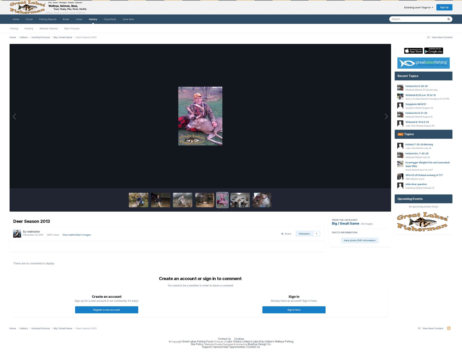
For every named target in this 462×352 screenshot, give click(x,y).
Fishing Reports (47, 19)
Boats (66, 19)
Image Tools (376, 182)
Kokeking (410, 188)
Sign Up (444, 7)
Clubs (79, 19)
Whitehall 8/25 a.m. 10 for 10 (421, 95)
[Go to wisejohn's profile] (400, 105)
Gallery (93, 19)
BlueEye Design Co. (259, 344)
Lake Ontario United (238, 341)
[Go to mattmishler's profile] (17, 234)
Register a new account (106, 309)
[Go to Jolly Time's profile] (400, 123)
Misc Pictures (72, 28)
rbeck (408, 170)
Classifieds (110, 19)
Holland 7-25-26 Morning (419, 144)
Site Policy (197, 344)
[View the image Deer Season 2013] (138, 200)
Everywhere (433, 19)
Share (287, 233)
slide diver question (416, 184)
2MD (408, 179)
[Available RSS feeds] (448, 328)
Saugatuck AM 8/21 (416, 104)
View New (128, 19)
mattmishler (33, 231)
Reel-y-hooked (413, 99)
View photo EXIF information (360, 240)
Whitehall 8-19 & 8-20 (417, 122)
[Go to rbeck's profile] (400, 164)
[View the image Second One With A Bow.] (160, 200)
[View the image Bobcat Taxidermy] (240, 200)
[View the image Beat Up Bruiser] (262, 200)
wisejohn (410, 108)
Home (16, 19)
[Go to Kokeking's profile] (400, 186)
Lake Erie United (262, 341)
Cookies (239, 338)
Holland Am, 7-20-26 (417, 153)
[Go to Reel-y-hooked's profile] (400, 96)
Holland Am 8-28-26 (417, 86)
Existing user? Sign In (418, 7)
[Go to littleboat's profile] (400, 87)
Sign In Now (293, 309)
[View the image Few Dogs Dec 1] (204, 200)
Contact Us (224, 338)
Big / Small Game (345, 223)
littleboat (410, 90)
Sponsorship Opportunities (229, 346)
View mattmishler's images (76, 234)
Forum (29, 19)
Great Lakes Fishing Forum (197, 341)
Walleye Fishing (284, 341)
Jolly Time (411, 126)
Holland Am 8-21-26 (416, 113)
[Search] (448, 19)
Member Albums (49, 28)
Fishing (14, 28)
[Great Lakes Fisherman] (423, 222)
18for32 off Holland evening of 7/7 (424, 175)
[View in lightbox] (200, 116)
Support (207, 346)
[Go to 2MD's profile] (400, 176)
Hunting (29, 28)
